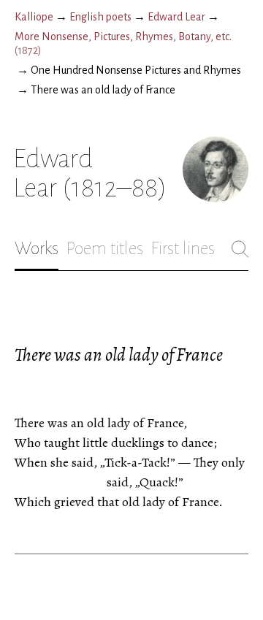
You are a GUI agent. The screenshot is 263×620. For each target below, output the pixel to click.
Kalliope (34, 17)
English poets (100, 17)
